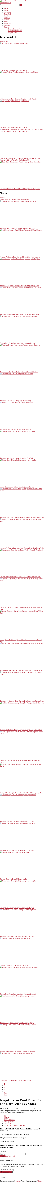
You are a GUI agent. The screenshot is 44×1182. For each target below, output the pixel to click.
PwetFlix (7, 25)
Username (3, 1152)
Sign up (18, 1181)
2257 (5, 1116)
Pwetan (6, 10)
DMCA (6, 1118)
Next (5, 1093)
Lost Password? (10, 1156)
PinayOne (7, 23)
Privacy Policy (9, 1122)
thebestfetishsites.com (15, 31)
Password (3, 1154)
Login (2, 1156)
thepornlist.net (12, 33)
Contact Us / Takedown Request (14, 1125)
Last (5, 1095)
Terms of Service (9, 1120)
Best (6, 199)
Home (6, 8)
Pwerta (6, 19)
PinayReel (7, 14)
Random (26, 199)
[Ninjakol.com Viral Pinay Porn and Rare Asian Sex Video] (15, 3)
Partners (6, 27)
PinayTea (7, 18)
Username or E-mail (6, 1170)
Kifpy (6, 21)
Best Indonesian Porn (15, 29)
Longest (20, 199)
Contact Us (7, 1123)
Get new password (6, 1172)
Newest (2, 197)
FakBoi (6, 16)
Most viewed (13, 199)
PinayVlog (7, 12)
